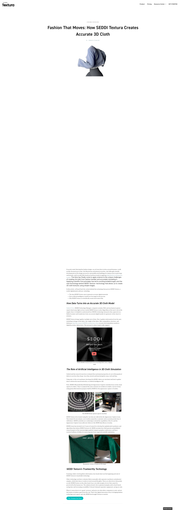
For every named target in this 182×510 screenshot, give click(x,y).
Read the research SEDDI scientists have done (86, 323)
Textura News (95, 22)
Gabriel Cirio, (70, 308)
